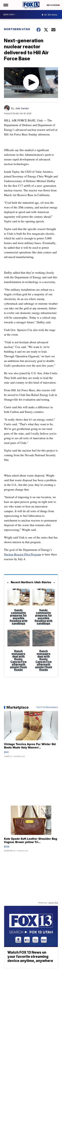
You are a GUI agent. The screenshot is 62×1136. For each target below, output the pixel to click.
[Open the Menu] (5, 5)
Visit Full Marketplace (47, 707)
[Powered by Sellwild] (53, 903)
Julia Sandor (22, 108)
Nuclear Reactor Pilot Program (22, 554)
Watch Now (52, 5)
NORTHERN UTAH (17, 29)
